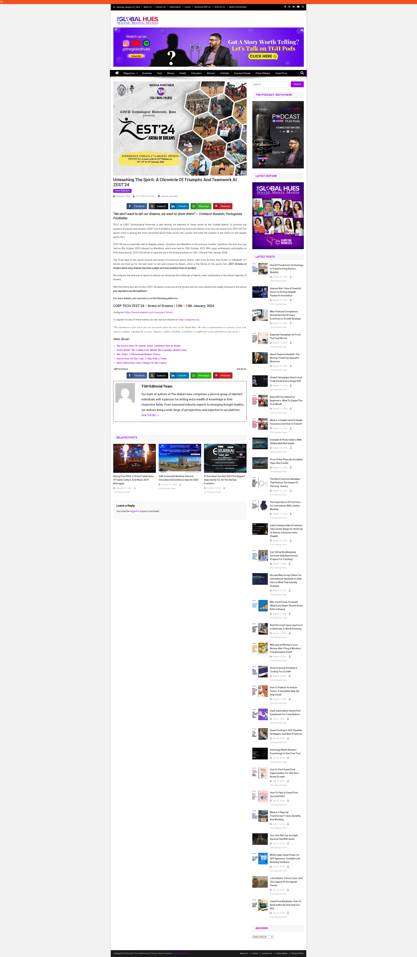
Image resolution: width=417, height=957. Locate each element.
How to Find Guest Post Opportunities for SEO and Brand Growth (284, 773)
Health (183, 73)
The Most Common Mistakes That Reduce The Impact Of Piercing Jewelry (285, 482)
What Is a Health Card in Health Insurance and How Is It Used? (286, 422)
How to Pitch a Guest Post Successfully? (284, 794)
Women (211, 73)
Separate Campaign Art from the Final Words (285, 336)
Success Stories (242, 73)
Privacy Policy (297, 953)
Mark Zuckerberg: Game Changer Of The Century (141, 362)
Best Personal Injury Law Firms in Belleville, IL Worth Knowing (286, 627)
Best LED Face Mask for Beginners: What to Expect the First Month (286, 400)
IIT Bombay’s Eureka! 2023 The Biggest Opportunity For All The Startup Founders (224, 480)
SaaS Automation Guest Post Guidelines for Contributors (285, 712)
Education (196, 73)
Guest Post (281, 73)
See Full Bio (148, 415)
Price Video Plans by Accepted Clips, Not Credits (286, 461)
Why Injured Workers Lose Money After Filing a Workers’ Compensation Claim (285, 648)
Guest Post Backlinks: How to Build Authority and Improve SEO (285, 905)
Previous (122, 369)
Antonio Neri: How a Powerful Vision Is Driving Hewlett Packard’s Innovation (285, 292)
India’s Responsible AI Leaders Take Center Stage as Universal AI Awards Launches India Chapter (286, 530)
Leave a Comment (169, 196)
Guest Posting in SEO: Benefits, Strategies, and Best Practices (286, 732)
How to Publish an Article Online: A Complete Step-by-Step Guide (285, 691)
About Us (148, 7)
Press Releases (122, 191)
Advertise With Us (202, 7)
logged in (134, 511)
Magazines (129, 73)
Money (170, 73)
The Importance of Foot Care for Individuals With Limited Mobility (285, 506)
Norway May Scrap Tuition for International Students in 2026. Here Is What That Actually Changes (286, 580)
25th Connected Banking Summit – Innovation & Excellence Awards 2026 (178, 478)
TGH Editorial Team (145, 196)
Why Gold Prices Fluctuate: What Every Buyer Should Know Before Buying (286, 605)
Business (147, 73)
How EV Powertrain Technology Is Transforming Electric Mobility (286, 269)
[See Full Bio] (158, 415)
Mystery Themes (179, 953)
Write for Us (220, 7)
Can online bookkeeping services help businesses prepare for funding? (284, 556)
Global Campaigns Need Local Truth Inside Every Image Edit (286, 379)
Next (240, 369)
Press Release (263, 73)
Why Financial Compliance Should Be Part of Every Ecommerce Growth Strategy (285, 315)
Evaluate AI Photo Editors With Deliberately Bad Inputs (286, 441)
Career (188, 7)
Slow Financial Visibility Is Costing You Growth (283, 670)
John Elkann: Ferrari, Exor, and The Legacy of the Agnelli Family (286, 882)
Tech (159, 73)
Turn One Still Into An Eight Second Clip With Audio (284, 837)
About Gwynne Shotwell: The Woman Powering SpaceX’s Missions (285, 358)
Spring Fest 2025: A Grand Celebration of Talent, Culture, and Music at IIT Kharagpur (133, 480)
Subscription (175, 7)
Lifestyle (224, 73)
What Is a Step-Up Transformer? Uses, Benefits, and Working (285, 816)
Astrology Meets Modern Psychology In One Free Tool (285, 752)
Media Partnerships (237, 7)
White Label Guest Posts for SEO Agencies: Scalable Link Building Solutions (285, 858)
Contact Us (161, 7)
